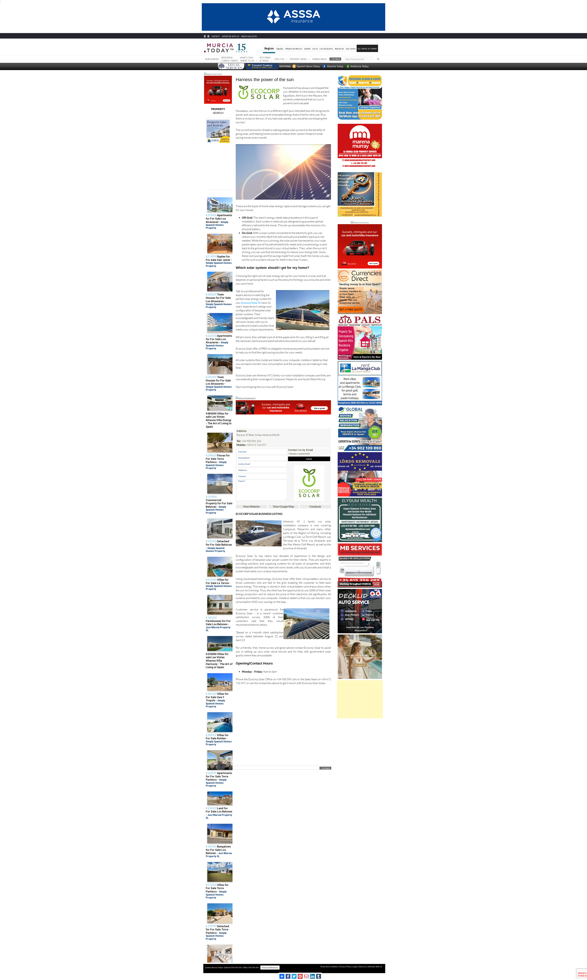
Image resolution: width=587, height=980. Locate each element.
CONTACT (216, 36)
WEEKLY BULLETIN (249, 36)
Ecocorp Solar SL (251, 302)
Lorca (315, 48)
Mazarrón (339, 48)
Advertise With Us (374, 967)
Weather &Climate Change (229, 59)
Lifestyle (279, 59)
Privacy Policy (345, 967)
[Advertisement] (360, 699)
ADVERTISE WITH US (230, 36)
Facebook (315, 506)
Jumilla (307, 48)
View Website (251, 506)
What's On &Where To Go (247, 59)
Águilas (279, 48)
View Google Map (283, 506)
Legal (354, 967)
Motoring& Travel (265, 59)
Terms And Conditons (329, 967)
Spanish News (319, 59)
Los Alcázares (326, 48)
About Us (362, 967)
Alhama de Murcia (293, 48)
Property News (298, 59)
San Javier (351, 48)
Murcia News (212, 59)
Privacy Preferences (270, 967)
